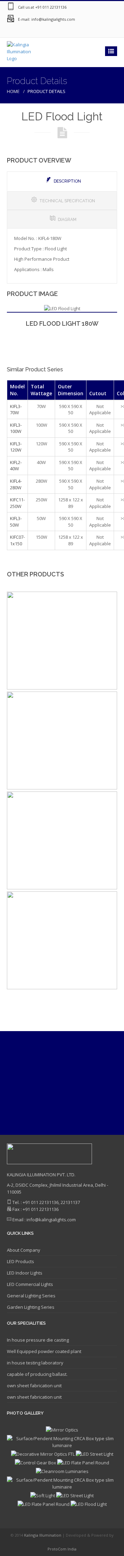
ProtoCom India (62, 1549)
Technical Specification (67, 200)
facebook (83, 31)
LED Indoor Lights (24, 1273)
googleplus (69, 31)
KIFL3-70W (16, 409)
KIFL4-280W (16, 484)
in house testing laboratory (35, 1363)
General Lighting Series (31, 1296)
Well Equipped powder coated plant (44, 1351)
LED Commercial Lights (30, 1284)
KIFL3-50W (16, 521)
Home (13, 91)
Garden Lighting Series (30, 1307)
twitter (96, 31)
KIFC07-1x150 (17, 540)
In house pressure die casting (38, 1340)
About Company (23, 1250)
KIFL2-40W (16, 465)
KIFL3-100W (16, 428)
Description (67, 181)
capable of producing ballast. (37, 1374)
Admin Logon (110, 31)
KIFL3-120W (16, 447)
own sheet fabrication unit (34, 1385)
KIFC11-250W (17, 503)
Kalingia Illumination (43, 1535)
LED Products (20, 1261)
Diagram (67, 219)
